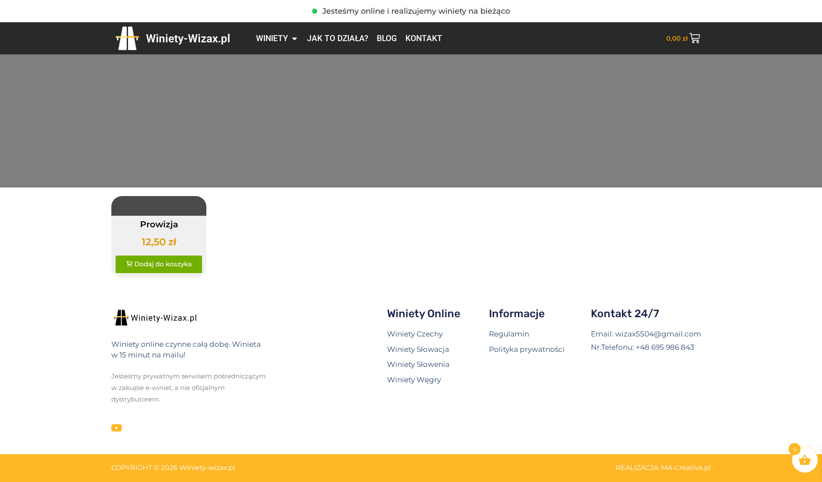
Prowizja (159, 224)
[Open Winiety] (294, 39)
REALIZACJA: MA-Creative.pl (663, 468)
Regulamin (509, 334)
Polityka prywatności (527, 349)
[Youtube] (116, 428)
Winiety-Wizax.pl (188, 38)
